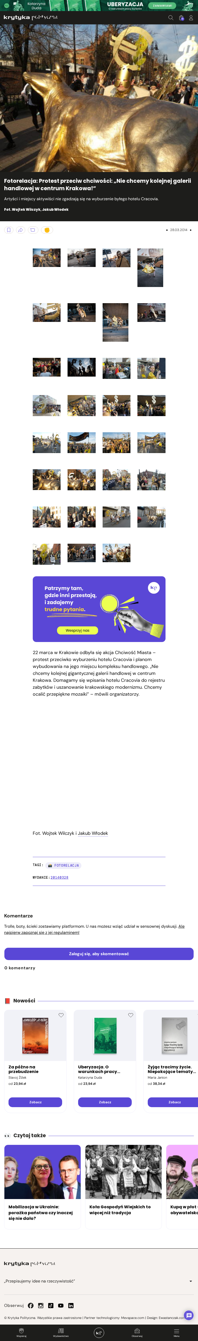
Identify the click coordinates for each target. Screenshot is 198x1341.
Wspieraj (21, 1336)
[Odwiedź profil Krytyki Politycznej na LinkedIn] (71, 1305)
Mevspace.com (132, 1318)
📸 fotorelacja (63, 865)
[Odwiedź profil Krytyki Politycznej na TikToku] (51, 1305)
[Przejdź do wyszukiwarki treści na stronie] (171, 18)
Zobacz (35, 1102)
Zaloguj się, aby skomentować (99, 953)
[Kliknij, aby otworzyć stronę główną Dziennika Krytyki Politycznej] (99, 1332)
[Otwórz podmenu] (191, 1281)
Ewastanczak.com (172, 1318)
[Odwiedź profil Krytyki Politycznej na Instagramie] (41, 1305)
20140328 (59, 877)
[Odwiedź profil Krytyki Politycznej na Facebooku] (31, 1305)
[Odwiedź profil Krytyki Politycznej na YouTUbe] (61, 1305)
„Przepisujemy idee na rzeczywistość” (39, 1281)
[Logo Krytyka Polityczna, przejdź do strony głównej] (30, 17)
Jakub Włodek (93, 833)
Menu (176, 1336)
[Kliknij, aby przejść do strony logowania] (191, 18)
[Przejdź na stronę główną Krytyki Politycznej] (29, 1264)
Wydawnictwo (61, 1336)
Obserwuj (137, 1336)
